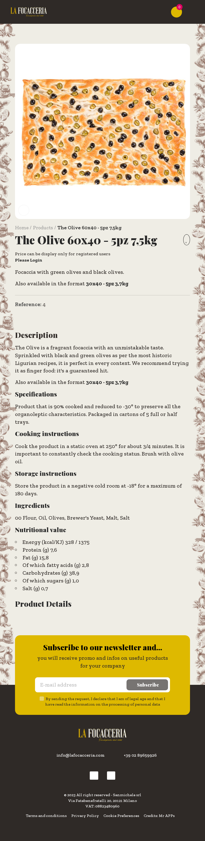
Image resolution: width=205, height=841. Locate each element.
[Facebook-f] (94, 775)
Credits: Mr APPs (159, 815)
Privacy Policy (85, 815)
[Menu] (190, 12)
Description (36, 335)
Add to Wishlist (186, 239)
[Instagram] (111, 775)
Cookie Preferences (121, 815)
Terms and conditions (46, 815)
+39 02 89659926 (140, 755)
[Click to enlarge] (24, 210)
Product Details (43, 604)
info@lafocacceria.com (80, 755)
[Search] (168, 12)
